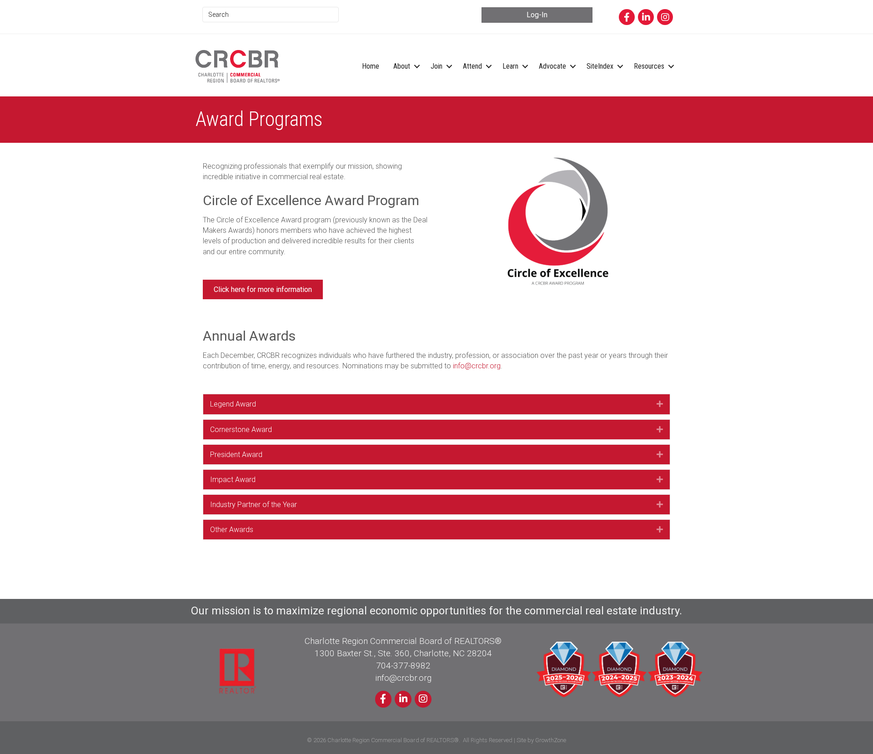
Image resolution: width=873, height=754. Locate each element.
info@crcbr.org (477, 366)
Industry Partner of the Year (253, 504)
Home (370, 66)
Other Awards (231, 529)
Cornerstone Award (241, 429)
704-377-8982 (403, 665)
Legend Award (233, 404)
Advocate (552, 66)
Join (436, 66)
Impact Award (233, 479)
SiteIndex (600, 66)
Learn (510, 66)
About (401, 66)
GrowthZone (550, 740)
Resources (649, 66)
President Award (236, 454)
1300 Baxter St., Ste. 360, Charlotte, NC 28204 (403, 653)
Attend (472, 66)
